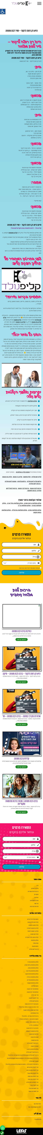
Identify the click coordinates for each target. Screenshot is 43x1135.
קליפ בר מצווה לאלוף (33, 931)
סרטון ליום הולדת (33, 1001)
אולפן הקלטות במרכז (33, 962)
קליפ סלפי (35, 943)
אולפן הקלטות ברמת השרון (32, 503)
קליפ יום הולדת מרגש (33, 922)
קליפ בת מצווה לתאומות (32, 1031)
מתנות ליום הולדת (10, 481)
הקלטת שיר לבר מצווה (32, 989)
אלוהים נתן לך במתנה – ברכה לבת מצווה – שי (21, 716)
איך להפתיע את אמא (33, 1076)
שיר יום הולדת (34, 995)
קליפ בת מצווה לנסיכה (32, 928)
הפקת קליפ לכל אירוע (32, 919)
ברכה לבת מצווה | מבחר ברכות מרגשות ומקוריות (22, 802)
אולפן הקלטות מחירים (32, 980)
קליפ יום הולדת (36, 477)
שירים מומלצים (34, 1013)
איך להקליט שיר (34, 1085)
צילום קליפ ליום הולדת (34, 481)
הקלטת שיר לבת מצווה (32, 992)
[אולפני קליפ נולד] (21, 3)
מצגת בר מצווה (34, 1046)
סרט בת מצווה (34, 1040)
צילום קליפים (21, 481)
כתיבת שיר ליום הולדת (32, 1043)
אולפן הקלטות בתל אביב (15, 503)
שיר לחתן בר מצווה (33, 998)
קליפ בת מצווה (36, 322)
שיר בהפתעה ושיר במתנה (32, 1022)
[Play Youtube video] (21, 280)
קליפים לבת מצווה (21, 758)
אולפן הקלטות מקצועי (32, 983)
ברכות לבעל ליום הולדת (32, 1052)
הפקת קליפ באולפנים (23, 472)
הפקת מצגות (35, 946)
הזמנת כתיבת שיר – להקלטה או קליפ (29, 1019)
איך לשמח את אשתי (33, 1091)
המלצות (36, 897)
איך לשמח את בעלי (33, 1088)
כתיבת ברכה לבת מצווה (21, 631)
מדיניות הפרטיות (34, 906)
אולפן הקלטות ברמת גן (32, 1049)
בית (37, 885)
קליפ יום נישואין (34, 934)
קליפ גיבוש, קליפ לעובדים (31, 937)
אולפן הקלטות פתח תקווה (31, 974)
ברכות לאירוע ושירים (33, 891)
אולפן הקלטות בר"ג (24, 505)
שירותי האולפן (34, 888)
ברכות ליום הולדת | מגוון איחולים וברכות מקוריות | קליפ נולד (23, 1055)
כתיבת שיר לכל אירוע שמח (31, 1004)
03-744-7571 (37, 1104)
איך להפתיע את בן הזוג (32, 1067)
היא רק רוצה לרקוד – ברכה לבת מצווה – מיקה (21, 673)
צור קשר (36, 903)
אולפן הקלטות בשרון (34, 510)
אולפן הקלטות (32, 401)
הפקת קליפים (34, 986)
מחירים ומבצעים (34, 900)
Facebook (38, 1119)
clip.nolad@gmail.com (34, 1107)
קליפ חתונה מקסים (33, 925)
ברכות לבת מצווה (35, 488)
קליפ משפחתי (12, 233)
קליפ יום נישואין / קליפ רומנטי (30, 1010)
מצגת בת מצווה (34, 1037)
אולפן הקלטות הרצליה (32, 977)
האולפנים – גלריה (33, 1025)
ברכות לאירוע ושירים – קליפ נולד (30, 1016)
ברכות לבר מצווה (23, 488)
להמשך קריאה (21, 639)
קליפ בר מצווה (20, 322)
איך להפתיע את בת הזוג (32, 1070)
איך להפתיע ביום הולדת (32, 1082)
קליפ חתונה (17, 320)
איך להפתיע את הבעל (32, 1073)
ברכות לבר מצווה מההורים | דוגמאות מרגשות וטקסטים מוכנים (22, 1058)
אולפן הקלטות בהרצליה (19, 510)
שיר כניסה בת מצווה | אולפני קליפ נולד (28, 1007)
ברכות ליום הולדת (35, 484)
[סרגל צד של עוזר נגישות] (3, 11)
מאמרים (36, 894)
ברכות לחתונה (31, 490)
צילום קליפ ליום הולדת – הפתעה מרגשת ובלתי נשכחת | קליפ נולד (22, 1064)
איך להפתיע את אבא (33, 1079)
